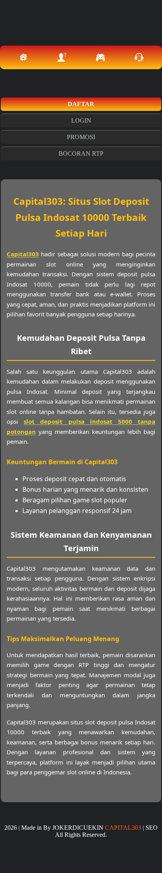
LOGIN (81, 120)
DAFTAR (81, 104)
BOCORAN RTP (81, 153)
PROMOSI (81, 137)
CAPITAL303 (123, 827)
